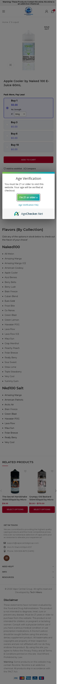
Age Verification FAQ (28, 204)
